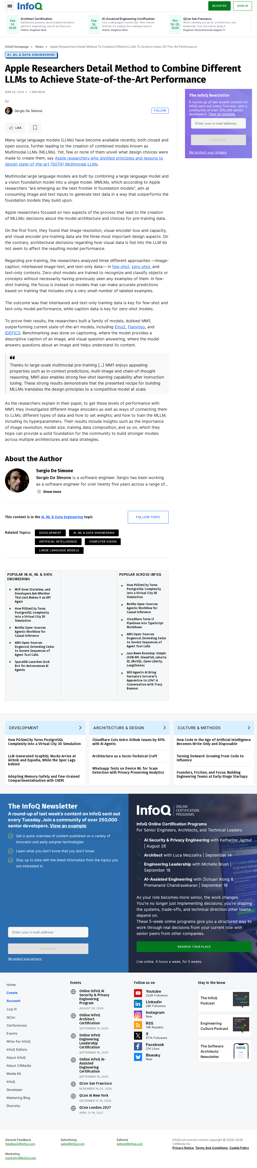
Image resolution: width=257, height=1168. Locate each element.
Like (18, 128)
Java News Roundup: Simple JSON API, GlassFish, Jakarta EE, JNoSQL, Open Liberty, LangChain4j (146, 659)
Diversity (13, 1106)
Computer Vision (103, 541)
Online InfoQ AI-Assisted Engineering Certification (92, 1065)
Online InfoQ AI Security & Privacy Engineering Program (94, 997)
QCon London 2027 (95, 1108)
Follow (160, 110)
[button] (218, 140)
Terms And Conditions (211, 1148)
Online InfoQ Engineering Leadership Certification (89, 1041)
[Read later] (35, 128)
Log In (12, 1009)
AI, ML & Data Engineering (31, 55)
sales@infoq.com (73, 1144)
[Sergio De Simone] (9, 111)
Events (12, 1033)
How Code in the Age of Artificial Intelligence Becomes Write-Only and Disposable (214, 742)
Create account (13, 997)
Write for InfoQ (18, 1041)
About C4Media (19, 1066)
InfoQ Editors (17, 1049)
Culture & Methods (199, 727)
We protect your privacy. (208, 152)
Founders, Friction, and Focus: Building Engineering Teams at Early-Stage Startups (212, 774)
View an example (222, 114)
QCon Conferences (17, 1021)
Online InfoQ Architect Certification (89, 1019)
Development (50, 533)
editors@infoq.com (130, 1144)
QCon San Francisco (95, 1084)
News (39, 46)
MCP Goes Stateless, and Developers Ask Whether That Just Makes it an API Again (33, 595)
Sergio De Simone (28, 111)
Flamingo (136, 326)
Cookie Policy (239, 1148)
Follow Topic (148, 517)
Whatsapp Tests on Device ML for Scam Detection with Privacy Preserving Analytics (128, 770)
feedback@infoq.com (20, 1144)
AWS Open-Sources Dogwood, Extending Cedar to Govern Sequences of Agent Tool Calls (34, 649)
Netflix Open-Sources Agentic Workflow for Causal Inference (30, 632)
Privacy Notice (183, 1148)
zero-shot (141, 266)
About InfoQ (16, 1057)
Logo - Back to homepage (30, 5)
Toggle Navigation (9, 5)
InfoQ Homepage (17, 46)
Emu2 (120, 326)
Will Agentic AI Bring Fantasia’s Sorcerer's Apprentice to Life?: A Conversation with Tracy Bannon (144, 680)
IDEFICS (12, 332)
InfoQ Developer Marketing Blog (18, 1090)
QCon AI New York (93, 1096)
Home (11, 985)
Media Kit (14, 1074)
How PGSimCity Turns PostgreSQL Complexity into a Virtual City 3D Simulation (32, 614)
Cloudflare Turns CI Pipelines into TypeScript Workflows (145, 623)
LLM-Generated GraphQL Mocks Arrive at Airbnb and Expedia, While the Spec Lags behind (42, 760)
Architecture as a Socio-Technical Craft (124, 756)
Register (219, 6)
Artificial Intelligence (58, 541)
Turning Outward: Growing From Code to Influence (210, 758)
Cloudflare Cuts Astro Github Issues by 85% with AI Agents (128, 742)
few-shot (120, 266)
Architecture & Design (118, 727)
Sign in (242, 6)
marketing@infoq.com (20, 1158)
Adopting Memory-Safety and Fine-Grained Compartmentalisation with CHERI (44, 778)
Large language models (59, 550)
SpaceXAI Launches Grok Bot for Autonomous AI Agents (32, 666)
